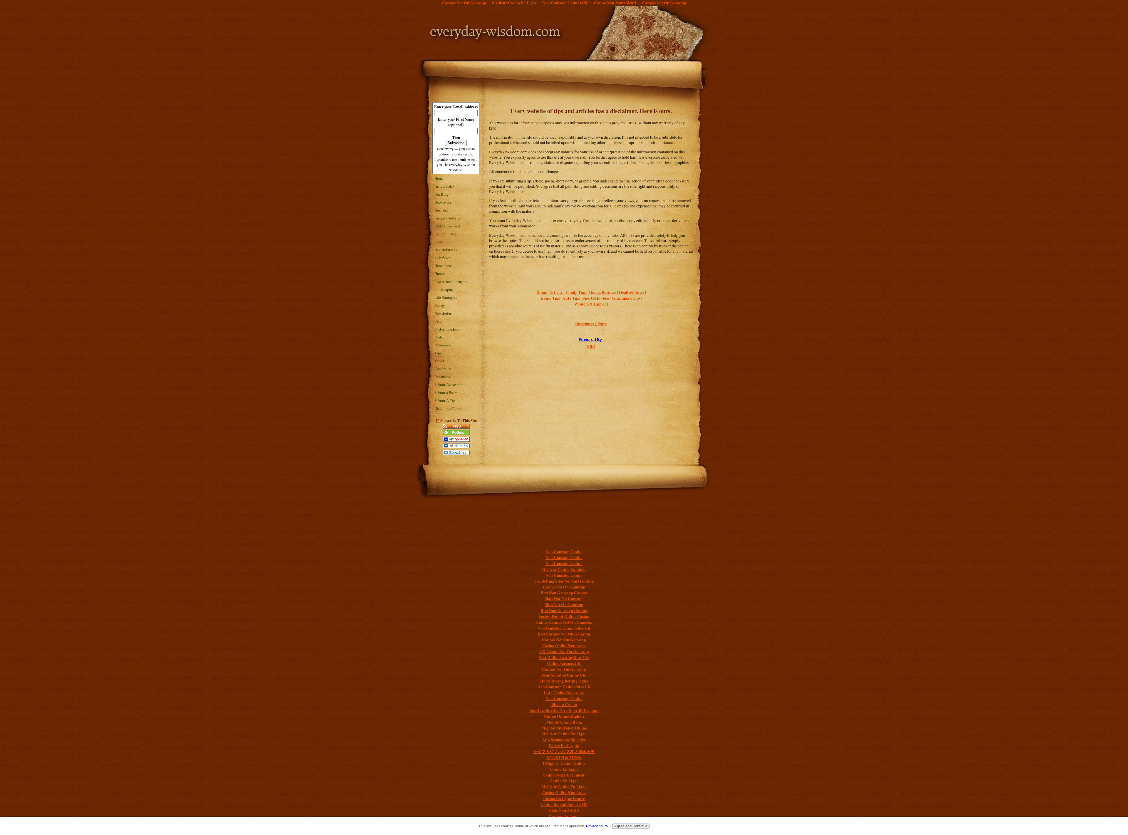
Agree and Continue (630, 826)
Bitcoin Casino (564, 704)
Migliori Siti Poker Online (564, 728)
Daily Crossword (447, 226)
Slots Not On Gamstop (564, 599)
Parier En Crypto (564, 746)
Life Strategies (445, 297)
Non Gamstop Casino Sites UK (564, 628)
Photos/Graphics (446, 329)
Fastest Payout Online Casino (564, 616)
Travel (439, 360)
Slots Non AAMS (564, 810)
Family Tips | (576, 292)
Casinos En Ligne (564, 816)
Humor (439, 273)
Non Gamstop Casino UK (564, 675)
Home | (542, 292)
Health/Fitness (445, 249)
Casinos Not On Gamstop (564, 640)
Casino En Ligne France (564, 799)
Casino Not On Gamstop (564, 587)
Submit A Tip (444, 400)
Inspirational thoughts (450, 281)
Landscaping (444, 289)
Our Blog (441, 194)
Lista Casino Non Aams (564, 693)
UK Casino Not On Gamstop (564, 652)
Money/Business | (603, 292)
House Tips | (551, 298)
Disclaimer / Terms (591, 324)
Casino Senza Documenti (564, 775)
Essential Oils (445, 234)
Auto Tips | (573, 298)
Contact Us (442, 368)
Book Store (442, 202)
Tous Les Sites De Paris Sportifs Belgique (564, 710)
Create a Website (447, 218)
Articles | (557, 292)
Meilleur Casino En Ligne (564, 569)
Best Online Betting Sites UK (564, 657)
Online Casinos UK (564, 663)
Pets (437, 321)
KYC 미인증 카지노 (564, 757)
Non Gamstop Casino (564, 552)
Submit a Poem (445, 392)
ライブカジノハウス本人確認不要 (564, 751)
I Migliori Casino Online (564, 763)
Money (439, 305)
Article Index (444, 186)
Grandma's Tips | (627, 298)
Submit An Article (448, 384)
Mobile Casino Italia (564, 722)
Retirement (443, 345)
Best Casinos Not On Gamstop (564, 634)
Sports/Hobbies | (597, 298)
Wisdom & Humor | (591, 304)
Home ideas (443, 265)
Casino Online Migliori (564, 716)
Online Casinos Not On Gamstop (564, 622)
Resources (442, 376)
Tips (437, 353)
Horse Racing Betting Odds (564, 681)
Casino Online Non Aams (564, 646)
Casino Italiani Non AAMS (564, 804)
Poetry (439, 337)
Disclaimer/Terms (448, 408)
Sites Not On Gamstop (564, 605)
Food (438, 241)
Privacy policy (597, 826)
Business (441, 210)
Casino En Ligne (564, 769)
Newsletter (442, 313)
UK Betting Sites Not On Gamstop (564, 581)
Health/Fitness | (632, 292)
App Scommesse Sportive (564, 740)
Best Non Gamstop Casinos (564, 593)
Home (439, 178)
